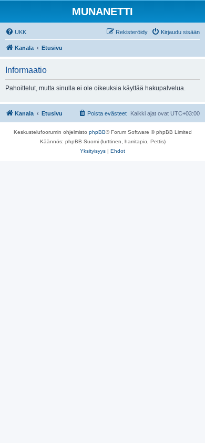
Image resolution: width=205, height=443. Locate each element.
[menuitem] (15, 32)
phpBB (97, 132)
